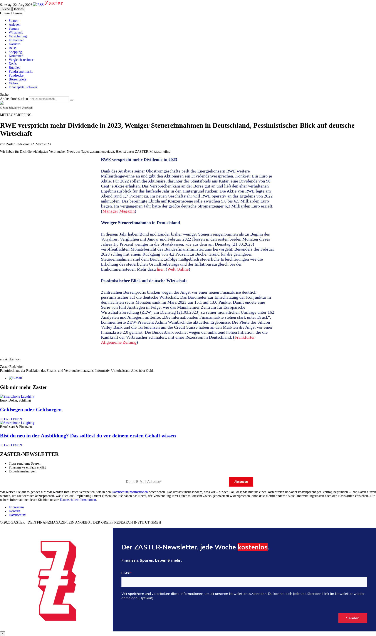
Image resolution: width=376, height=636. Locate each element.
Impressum (16, 507)
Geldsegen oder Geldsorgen (31, 409)
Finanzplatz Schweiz (23, 87)
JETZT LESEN (11, 419)
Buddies (14, 67)
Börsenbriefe (17, 79)
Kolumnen (16, 56)
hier (160, 269)
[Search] (71, 99)
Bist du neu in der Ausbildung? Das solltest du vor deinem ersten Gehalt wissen (88, 436)
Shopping (15, 52)
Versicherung (18, 36)
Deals (13, 63)
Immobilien (16, 40)
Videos (13, 83)
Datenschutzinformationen (130, 492)
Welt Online (178, 269)
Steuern (14, 28)
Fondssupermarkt (20, 71)
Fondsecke (16, 75)
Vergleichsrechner (21, 60)
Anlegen (14, 24)
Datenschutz (17, 515)
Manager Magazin (118, 211)
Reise (12, 48)
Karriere (14, 44)
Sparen (13, 20)
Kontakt (14, 511)
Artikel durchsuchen (14, 98)
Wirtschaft (16, 32)
